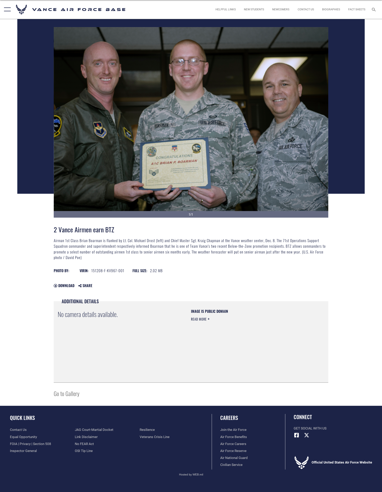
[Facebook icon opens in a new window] (297, 435)
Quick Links (22, 417)
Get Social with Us (310, 428)
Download (65, 285)
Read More (199, 319)
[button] (6, 9)
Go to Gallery (66, 393)
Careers (229, 417)
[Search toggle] (374, 9)
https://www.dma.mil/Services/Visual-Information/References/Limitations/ (237, 344)
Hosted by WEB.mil (191, 474)
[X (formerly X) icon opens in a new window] (307, 435)
